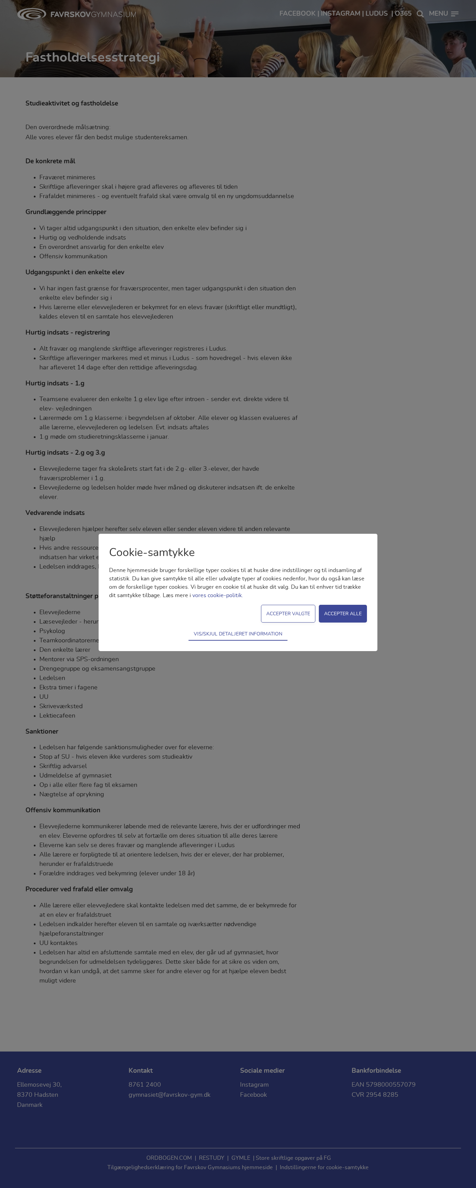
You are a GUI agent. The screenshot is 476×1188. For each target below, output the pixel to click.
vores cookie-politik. (217, 595)
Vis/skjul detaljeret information (238, 633)
